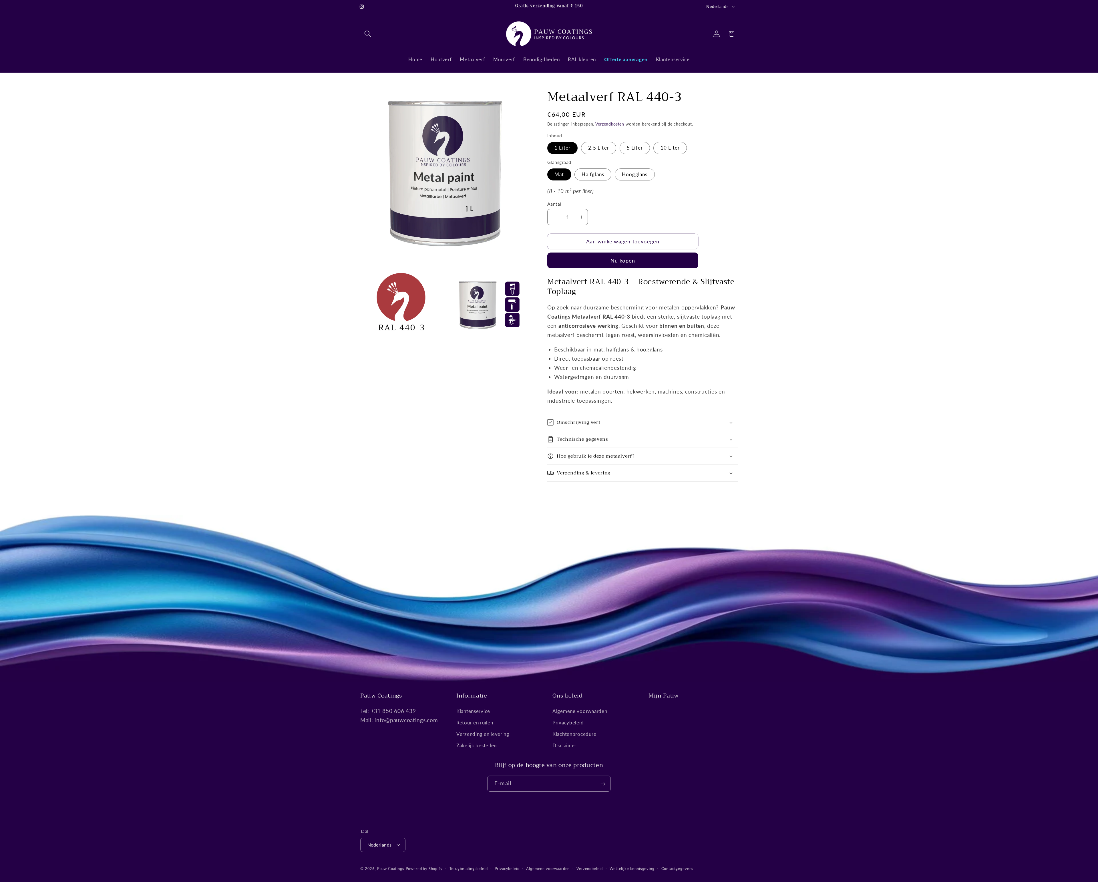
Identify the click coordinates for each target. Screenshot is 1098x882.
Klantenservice (473, 711)
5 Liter (635, 148)
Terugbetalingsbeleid (468, 868)
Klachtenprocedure (574, 734)
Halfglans (593, 174)
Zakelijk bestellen (476, 745)
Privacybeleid (568, 723)
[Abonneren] (602, 784)
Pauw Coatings (390, 868)
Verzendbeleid (589, 868)
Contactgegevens (677, 868)
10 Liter (670, 148)
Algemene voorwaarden (579, 711)
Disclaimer (564, 745)
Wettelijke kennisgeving (632, 868)
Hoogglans (635, 174)
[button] (367, 33)
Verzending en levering (482, 734)
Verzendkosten (609, 124)
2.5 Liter (598, 148)
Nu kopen (622, 260)
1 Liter (562, 148)
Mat (559, 174)
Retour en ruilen (474, 723)
